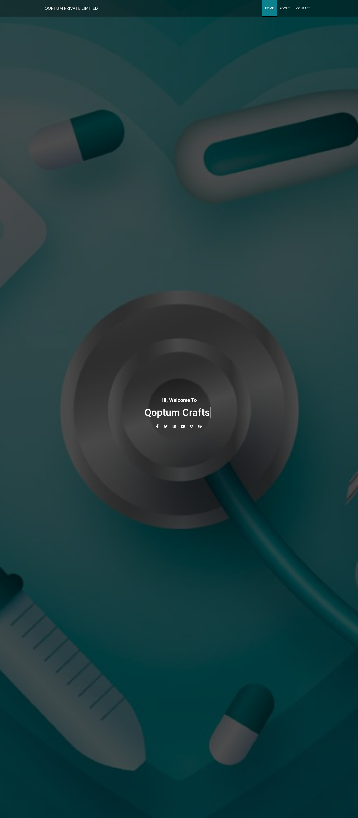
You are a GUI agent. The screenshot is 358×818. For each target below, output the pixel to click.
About (285, 8)
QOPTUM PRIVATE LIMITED (71, 8)
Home (269, 8)
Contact (303, 8)
